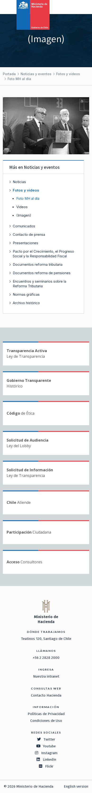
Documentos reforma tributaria (38, 264)
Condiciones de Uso (46, 721)
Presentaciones (25, 243)
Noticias (19, 182)
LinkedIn (49, 759)
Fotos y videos (68, 74)
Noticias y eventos (36, 74)
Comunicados (24, 226)
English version (76, 786)
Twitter (49, 739)
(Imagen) (23, 215)
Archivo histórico (26, 303)
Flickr (49, 766)
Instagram (49, 753)
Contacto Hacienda (46, 695)
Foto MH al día (19, 79)
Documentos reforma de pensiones (42, 273)
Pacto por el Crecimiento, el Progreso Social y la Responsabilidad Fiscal (43, 253)
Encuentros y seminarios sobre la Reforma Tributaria (39, 283)
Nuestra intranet (46, 676)
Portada (9, 74)
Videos (22, 207)
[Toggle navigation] (68, 6)
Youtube (49, 746)
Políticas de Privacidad (46, 714)
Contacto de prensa (29, 234)
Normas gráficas (26, 294)
